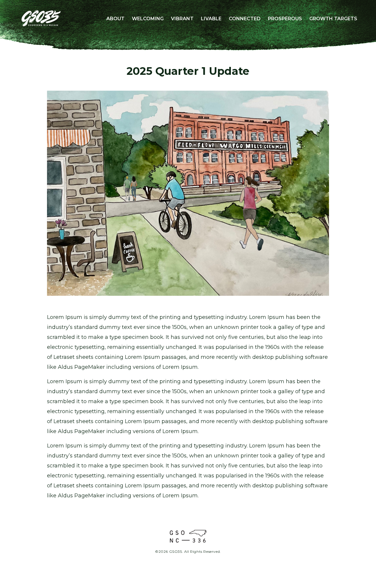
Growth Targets (333, 18)
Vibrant (182, 18)
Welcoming (148, 18)
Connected (245, 18)
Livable (211, 18)
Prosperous (285, 18)
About (115, 18)
